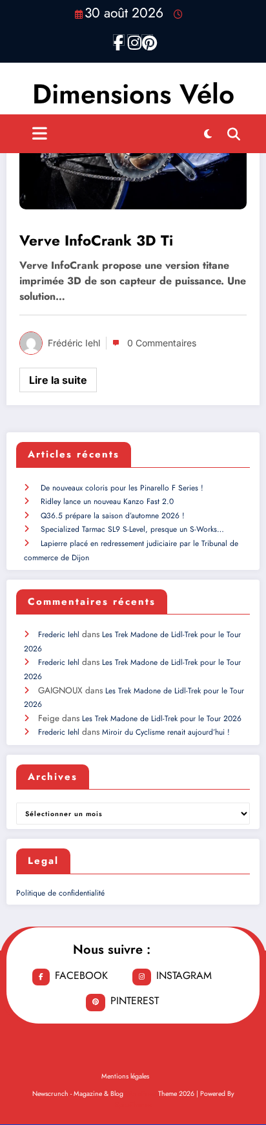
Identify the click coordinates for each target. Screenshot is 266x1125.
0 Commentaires (161, 342)
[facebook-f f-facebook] (119, 40)
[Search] (234, 134)
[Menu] (39, 133)
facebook (81, 975)
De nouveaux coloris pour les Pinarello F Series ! (122, 488)
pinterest (134, 1000)
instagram (184, 975)
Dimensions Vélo (133, 94)
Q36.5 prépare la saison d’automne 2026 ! (113, 515)
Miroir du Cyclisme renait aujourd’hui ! (166, 732)
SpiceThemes (133, 1104)
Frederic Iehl (58, 634)
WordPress (140, 1094)
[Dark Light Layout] (208, 134)
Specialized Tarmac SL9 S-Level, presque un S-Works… (132, 529)
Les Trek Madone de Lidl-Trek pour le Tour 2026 (161, 718)
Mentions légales (125, 1076)
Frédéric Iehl (74, 342)
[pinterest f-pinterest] (147, 40)
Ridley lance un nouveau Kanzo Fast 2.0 (107, 501)
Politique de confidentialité (60, 893)
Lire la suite (58, 379)
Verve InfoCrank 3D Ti (96, 240)
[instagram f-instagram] (133, 40)
